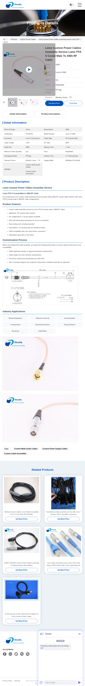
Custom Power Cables (28, 39)
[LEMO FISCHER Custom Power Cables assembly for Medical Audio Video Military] (21, 544)
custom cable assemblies (15, 454)
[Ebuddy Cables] (28, 654)
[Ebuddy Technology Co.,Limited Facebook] (5, 654)
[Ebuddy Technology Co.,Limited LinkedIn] (10, 654)
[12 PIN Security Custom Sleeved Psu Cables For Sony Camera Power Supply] (21, 595)
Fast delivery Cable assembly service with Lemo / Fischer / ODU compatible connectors (63, 513)
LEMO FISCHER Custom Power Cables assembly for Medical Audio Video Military (21, 564)
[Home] (15, 643)
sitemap (17, 681)
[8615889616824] (16, 654)
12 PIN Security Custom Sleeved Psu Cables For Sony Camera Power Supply (22, 615)
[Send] (79, 682)
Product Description (50, 114)
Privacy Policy (7, 681)
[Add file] (41, 682)
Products (14, 39)
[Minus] (79, 634)
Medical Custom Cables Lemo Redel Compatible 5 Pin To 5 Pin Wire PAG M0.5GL (22, 513)
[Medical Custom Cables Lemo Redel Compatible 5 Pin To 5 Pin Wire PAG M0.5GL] (21, 493)
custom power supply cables (55, 449)
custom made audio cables (26, 449)
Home (6, 39)
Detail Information (18, 114)
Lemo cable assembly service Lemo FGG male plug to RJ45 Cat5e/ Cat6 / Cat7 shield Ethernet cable (63, 564)
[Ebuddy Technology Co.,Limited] (15, 5)
